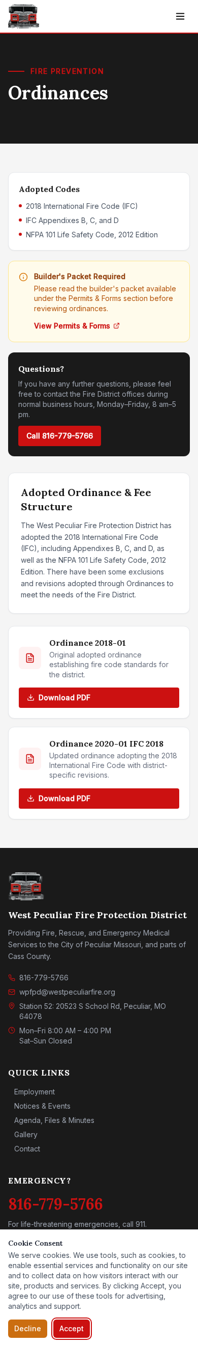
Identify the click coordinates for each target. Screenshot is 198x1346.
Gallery (26, 1134)
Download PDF (64, 697)
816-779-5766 (44, 977)
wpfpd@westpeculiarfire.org (67, 991)
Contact (27, 1148)
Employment (34, 1091)
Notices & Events (42, 1106)
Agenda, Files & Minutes (54, 1120)
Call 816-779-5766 (59, 435)
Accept (71, 1328)
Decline (27, 1328)
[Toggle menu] (180, 16)
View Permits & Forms (72, 325)
